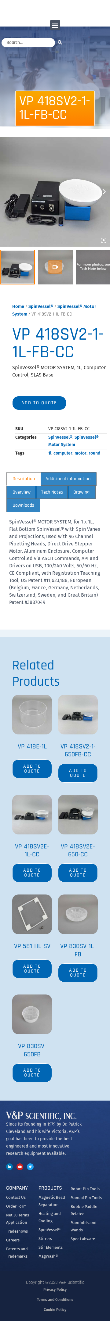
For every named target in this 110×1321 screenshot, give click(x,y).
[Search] (61, 42)
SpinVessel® (40, 306)
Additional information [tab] (68, 479)
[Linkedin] (9, 1166)
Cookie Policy (55, 1310)
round (94, 453)
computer (62, 453)
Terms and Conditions (55, 1300)
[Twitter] (30, 1166)
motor (80, 453)
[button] (55, 25)
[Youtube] (19, 1166)
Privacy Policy (55, 1289)
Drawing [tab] (81, 492)
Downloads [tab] (23, 505)
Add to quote (39, 403)
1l (49, 453)
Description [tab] (24, 479)
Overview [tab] (22, 492)
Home (18, 306)
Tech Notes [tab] (52, 492)
